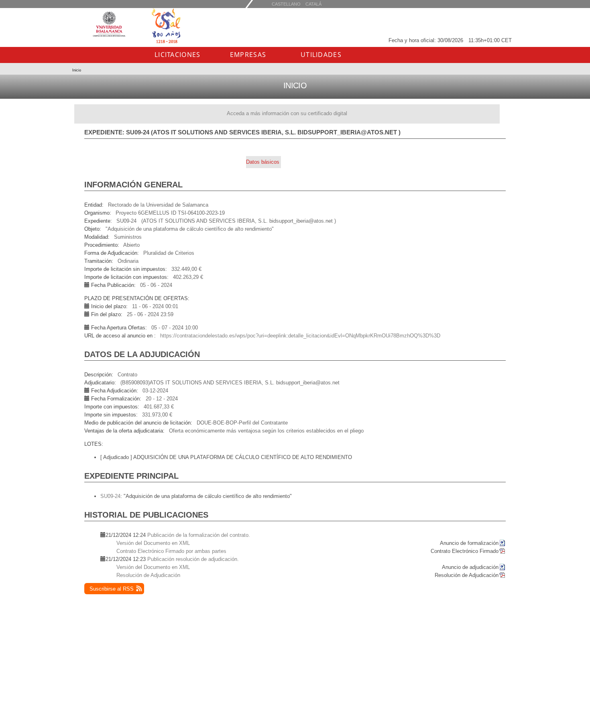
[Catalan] (286, 4)
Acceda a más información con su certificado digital (287, 113)
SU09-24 (110, 496)
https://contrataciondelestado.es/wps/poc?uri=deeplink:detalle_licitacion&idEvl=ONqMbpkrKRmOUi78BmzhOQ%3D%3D (300, 336)
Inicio (76, 70)
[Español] (313, 4)
